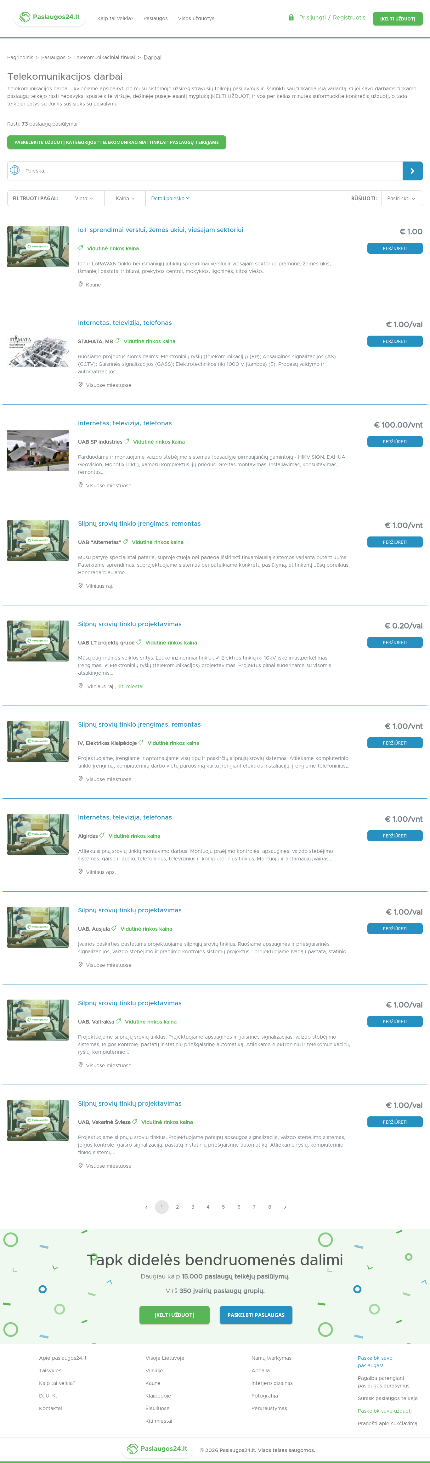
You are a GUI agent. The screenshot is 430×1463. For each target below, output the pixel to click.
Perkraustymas (269, 1408)
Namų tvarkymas (271, 1358)
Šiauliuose (157, 1408)
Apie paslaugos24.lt (63, 1358)
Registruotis (349, 18)
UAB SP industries (101, 442)
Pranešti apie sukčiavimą (387, 1423)
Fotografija (265, 1395)
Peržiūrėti (395, 248)
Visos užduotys (196, 18)
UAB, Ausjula (94, 929)
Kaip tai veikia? (115, 18)
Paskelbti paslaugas (256, 1315)
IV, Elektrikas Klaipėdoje (108, 743)
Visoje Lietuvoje (164, 1358)
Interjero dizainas (272, 1383)
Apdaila (261, 1370)
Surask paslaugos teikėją (388, 1398)
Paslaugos (156, 18)
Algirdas (88, 836)
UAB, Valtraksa (97, 1021)
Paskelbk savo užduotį (385, 1411)
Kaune (153, 1383)
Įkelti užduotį (398, 19)
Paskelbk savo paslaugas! (375, 1362)
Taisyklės (50, 1370)
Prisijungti (312, 18)
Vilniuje (154, 1370)
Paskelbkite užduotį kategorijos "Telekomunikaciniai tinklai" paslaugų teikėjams (116, 142)
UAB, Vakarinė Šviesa (105, 1122)
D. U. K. (48, 1395)
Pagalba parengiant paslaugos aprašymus (384, 1382)
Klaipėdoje (158, 1395)
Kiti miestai (130, 686)
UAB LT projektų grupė (107, 642)
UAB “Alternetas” (100, 542)
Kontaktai (50, 1408)
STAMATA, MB (96, 341)
